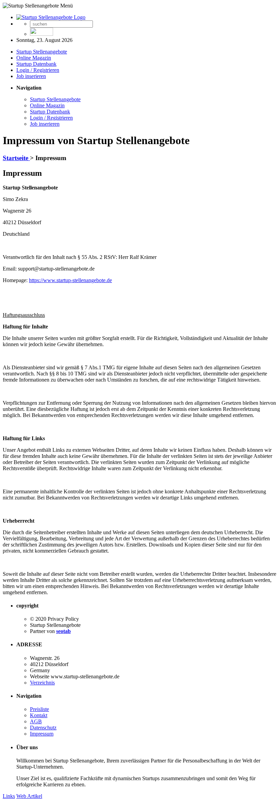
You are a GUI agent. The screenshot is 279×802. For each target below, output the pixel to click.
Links (9, 796)
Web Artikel (29, 796)
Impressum (41, 734)
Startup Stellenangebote (41, 52)
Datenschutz (43, 727)
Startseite (16, 157)
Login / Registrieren (37, 70)
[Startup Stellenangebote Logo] (50, 17)
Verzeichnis (42, 682)
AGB (36, 721)
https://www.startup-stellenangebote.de (70, 280)
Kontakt (38, 715)
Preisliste (39, 709)
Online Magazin (33, 58)
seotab (63, 631)
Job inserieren (31, 76)
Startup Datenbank (36, 64)
